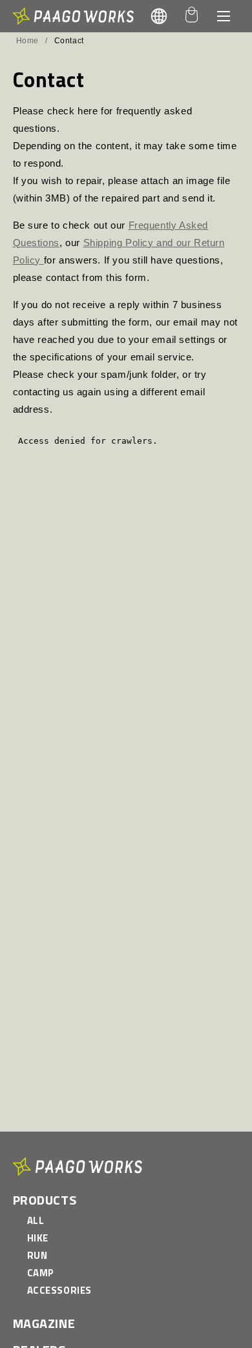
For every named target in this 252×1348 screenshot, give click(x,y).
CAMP (40, 1272)
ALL (36, 1220)
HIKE (37, 1237)
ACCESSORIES (59, 1290)
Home (27, 40)
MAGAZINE (44, 1323)
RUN (37, 1255)
